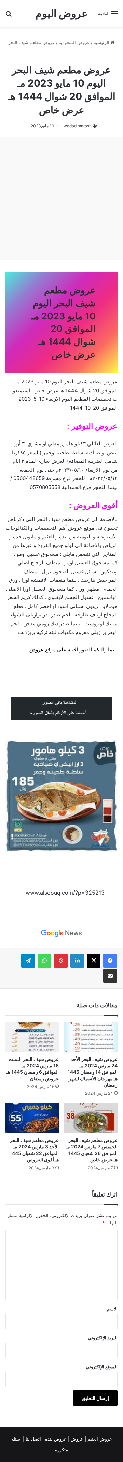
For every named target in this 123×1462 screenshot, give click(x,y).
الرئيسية (102, 42)
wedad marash (78, 125)
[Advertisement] (61, 198)
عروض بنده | (55, 1439)
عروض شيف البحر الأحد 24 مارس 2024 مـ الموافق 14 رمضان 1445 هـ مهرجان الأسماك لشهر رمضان (93, 1072)
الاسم (112, 1308)
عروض (36, 649)
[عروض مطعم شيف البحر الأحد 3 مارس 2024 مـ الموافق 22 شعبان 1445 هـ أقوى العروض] (32, 1118)
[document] (61, 537)
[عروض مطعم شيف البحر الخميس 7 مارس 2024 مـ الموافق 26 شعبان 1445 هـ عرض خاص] (91, 1118)
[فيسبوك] (110, 961)
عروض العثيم (99, 1439)
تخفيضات (101, 399)
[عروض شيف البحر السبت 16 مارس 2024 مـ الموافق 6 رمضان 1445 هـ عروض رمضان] (32, 1037)
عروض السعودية (74, 42)
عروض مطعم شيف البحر (31, 42)
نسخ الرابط (62, 908)
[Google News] (61, 933)
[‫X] (93, 961)
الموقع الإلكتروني (102, 1366)
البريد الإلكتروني (103, 1337)
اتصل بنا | (32, 1439)
